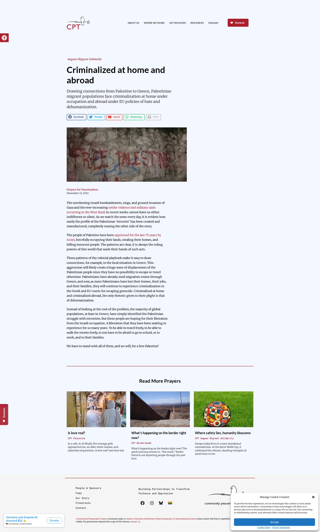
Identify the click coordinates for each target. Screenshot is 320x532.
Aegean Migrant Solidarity (85, 59)
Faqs (79, 493)
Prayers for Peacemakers (82, 189)
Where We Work (154, 22)
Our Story (82, 498)
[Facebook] (142, 503)
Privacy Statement (281, 527)
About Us (133, 22)
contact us (135, 521)
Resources (197, 22)
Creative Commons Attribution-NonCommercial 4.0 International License (160, 518)
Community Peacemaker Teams (91, 518)
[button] (313, 497)
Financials (83, 502)
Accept (274, 522)
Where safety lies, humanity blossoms (223, 433)
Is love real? (76, 433)
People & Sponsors (88, 488)
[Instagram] (152, 503)
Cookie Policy (264, 527)
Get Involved (177, 22)
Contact (81, 507)
